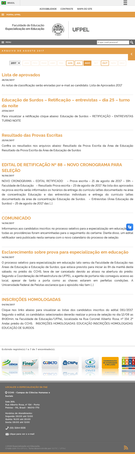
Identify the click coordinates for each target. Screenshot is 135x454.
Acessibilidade (48, 8)
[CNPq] (50, 367)
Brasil (7, 2)
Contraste (67, 8)
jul (78, 63)
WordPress (22, 448)
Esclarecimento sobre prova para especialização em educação (65, 252)
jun (70, 63)
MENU (8, 42)
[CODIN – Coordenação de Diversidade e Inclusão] (90, 367)
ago (87, 63)
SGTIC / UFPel (58, 448)
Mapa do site (84, 8)
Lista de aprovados (21, 74)
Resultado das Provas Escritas (32, 135)
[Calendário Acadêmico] (110, 367)
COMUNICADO (16, 218)
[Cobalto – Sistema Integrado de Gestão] (30, 367)
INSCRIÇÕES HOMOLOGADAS (31, 299)
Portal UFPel (14, 15)
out (104, 63)
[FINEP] (10, 367)
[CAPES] (70, 367)
